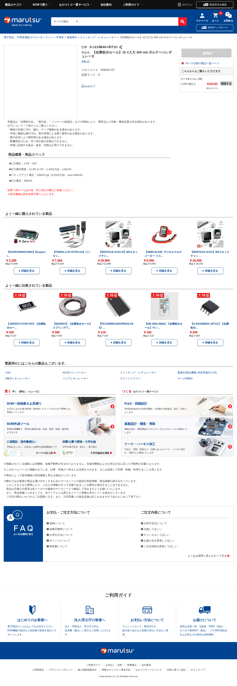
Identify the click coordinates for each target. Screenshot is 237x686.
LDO (8, 372)
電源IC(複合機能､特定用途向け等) (197, 372)
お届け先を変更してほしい (159, 540)
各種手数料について (61, 529)
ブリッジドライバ (130, 378)
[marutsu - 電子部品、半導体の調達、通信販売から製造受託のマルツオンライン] (23, 22)
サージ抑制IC (185, 378)
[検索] (182, 21)
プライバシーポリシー (61, 669)
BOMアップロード (218, 27)
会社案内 (106, 4)
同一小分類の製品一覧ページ (202, 63)
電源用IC (72, 37)
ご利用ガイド (131, 4)
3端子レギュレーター (17, 378)
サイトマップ (198, 669)
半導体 (60, 37)
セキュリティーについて (148, 669)
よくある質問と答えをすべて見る (207, 555)
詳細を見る (27, 270)
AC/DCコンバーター (74, 372)
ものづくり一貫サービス (74, 4)
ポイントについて (59, 540)
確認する (226, 83)
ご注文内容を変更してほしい (160, 546)
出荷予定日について (155, 523)
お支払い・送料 (113, 665)
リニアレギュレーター (76, 378)
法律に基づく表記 (176, 669)
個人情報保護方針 (87, 669)
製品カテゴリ (13, 4)
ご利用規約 (38, 669)
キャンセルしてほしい (157, 534)
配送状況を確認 (218, 4)
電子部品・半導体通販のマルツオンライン (28, 37)
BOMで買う (40, 4)
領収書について (58, 546)
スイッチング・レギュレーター (98, 37)
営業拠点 (132, 665)
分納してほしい (153, 529)
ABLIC (85, 61)
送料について (57, 523)
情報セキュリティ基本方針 (116, 669)
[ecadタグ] (88, 86)
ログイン (187, 4)
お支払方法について (61, 534)
